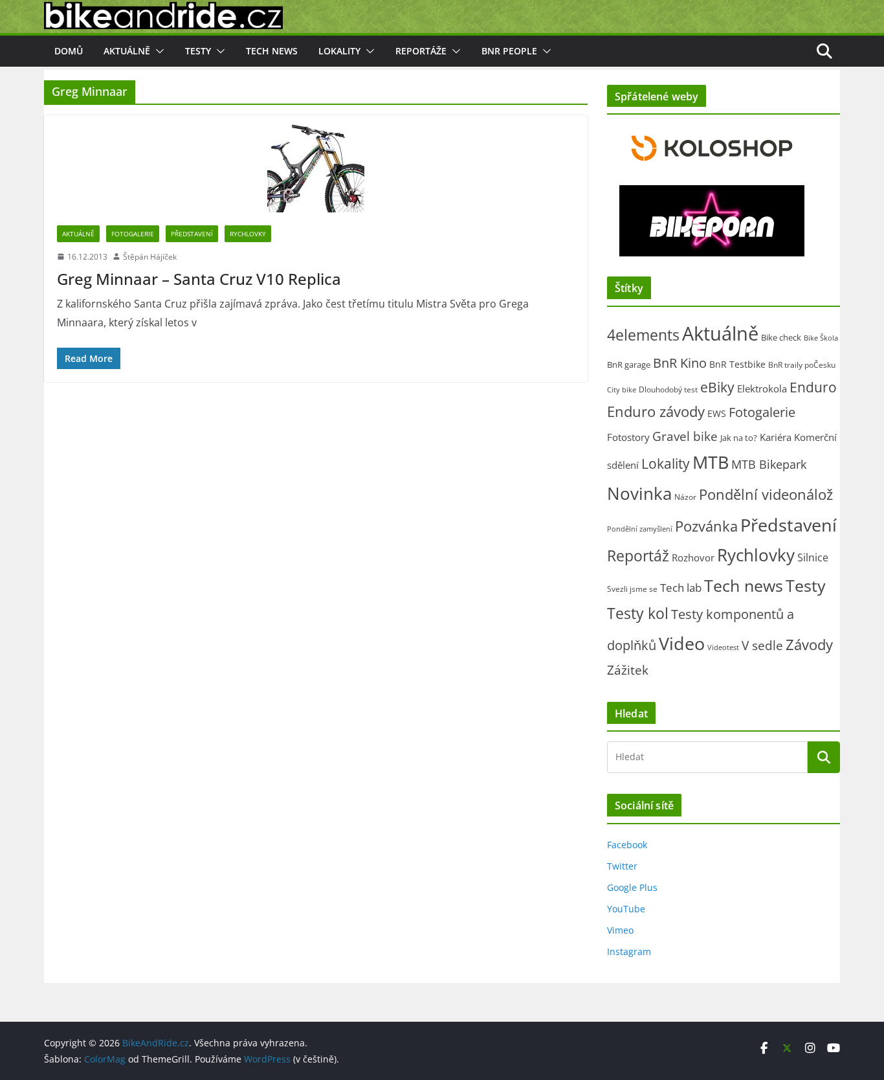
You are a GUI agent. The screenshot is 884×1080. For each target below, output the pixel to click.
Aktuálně (127, 51)
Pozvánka (706, 526)
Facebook (627, 844)
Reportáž (638, 555)
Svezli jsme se (632, 588)
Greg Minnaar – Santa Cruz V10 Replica (199, 278)
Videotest (723, 647)
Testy (198, 51)
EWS (716, 413)
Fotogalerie (132, 233)
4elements (643, 334)
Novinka (639, 493)
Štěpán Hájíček (150, 256)
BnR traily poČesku (801, 364)
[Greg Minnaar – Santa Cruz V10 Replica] (316, 163)
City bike (621, 389)
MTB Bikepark (768, 464)
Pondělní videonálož (766, 494)
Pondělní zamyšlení (639, 529)
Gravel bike (685, 436)
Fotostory (628, 437)
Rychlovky (248, 233)
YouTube (626, 909)
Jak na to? (738, 438)
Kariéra (775, 437)
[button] (157, 51)
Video (682, 643)
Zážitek (627, 670)
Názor (685, 496)
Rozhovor (693, 557)
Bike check (781, 337)
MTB (710, 462)
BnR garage (628, 364)
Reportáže (421, 51)
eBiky (717, 386)
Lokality (339, 51)
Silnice (812, 557)
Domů (68, 51)
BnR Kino (680, 363)
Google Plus (632, 887)
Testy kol (638, 613)
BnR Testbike (737, 364)
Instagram (629, 951)
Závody (809, 644)
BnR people (509, 51)
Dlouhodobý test (668, 389)
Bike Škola (821, 338)
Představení (192, 233)
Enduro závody (656, 411)
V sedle (762, 645)
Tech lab (681, 587)
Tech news (272, 51)
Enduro (813, 387)
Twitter (622, 866)
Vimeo (620, 930)
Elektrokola (762, 388)
